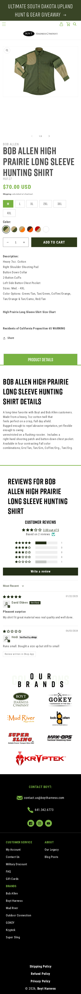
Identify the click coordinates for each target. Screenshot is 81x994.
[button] (4, 24)
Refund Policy (40, 974)
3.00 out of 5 (51, 530)
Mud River (12, 908)
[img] (12, 597)
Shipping (7, 194)
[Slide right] (49, 136)
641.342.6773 (44, 810)
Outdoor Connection (18, 915)
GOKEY (10, 922)
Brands (11, 886)
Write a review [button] (40, 571)
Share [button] (10, 337)
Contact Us (13, 857)
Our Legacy (52, 849)
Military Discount (16, 864)
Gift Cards (12, 879)
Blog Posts (51, 857)
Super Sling (13, 937)
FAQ (8, 871)
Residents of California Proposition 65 (34, 328)
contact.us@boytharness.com (44, 798)
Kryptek (10, 930)
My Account (13, 849)
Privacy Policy (40, 981)
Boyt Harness (14, 901)
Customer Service (19, 842)
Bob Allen (12, 893)
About (49, 842)
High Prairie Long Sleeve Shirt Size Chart (29, 312)
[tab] (40, 359)
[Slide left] (32, 136)
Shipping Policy (41, 966)
